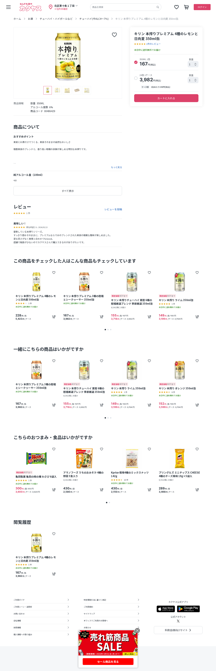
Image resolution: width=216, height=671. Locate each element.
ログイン (202, 7)
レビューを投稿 (113, 209)
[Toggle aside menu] (8, 7)
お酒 (30, 18)
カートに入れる (166, 98)
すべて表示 (68, 191)
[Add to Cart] (53, 317)
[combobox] (193, 64)
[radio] (136, 62)
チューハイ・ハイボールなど (56, 18)
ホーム (17, 18)
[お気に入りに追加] (114, 34)
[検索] (157, 7)
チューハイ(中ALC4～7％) (94, 18)
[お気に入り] (176, 7)
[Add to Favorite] (53, 272)
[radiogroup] (166, 72)
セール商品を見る (108, 662)
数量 (191, 59)
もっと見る (116, 167)
